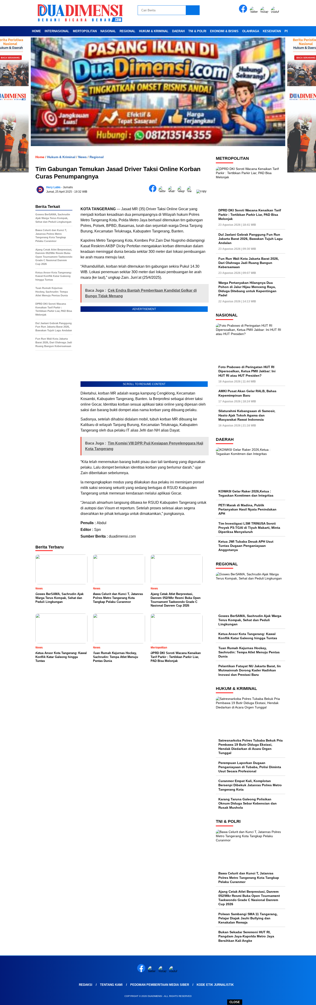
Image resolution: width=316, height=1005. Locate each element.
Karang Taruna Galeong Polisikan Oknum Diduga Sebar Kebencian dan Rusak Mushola (247, 803)
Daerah (178, 31)
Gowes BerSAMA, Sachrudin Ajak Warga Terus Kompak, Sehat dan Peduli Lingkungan (249, 620)
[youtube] (276, 11)
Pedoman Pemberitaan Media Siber (159, 984)
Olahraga (250, 31)
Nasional (108, 31)
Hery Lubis (53, 187)
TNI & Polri (197, 31)
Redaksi (85, 984)
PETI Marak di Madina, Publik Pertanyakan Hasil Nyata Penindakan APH (247, 509)
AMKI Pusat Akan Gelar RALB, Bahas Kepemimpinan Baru (247, 393)
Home (36, 31)
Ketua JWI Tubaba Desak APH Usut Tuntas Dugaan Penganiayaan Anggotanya (245, 546)
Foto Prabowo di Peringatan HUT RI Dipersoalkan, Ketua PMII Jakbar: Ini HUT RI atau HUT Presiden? (247, 371)
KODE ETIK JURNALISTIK (215, 984)
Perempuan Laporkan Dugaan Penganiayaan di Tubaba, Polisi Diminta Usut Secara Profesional (249, 767)
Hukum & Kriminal (153, 31)
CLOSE (234, 1002)
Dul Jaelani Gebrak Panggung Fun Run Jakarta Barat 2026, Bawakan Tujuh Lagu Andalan (250, 239)
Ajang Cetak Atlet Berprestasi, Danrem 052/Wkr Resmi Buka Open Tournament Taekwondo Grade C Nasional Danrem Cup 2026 (249, 898)
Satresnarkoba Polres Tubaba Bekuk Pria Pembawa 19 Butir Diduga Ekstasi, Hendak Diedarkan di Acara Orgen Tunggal (250, 747)
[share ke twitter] (163, 191)
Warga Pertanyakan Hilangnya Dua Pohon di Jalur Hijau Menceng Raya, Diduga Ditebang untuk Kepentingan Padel (247, 289)
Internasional (57, 31)
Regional (127, 31)
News (82, 157)
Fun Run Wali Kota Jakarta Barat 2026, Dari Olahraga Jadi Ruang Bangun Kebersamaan (248, 263)
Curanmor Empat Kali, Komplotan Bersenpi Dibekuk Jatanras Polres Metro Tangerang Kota (250, 785)
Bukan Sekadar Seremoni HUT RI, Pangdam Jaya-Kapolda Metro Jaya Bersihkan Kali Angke (246, 936)
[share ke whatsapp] (172, 191)
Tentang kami (111, 984)
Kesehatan (272, 31)
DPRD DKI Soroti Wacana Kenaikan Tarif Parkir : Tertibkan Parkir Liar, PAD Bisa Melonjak (249, 214)
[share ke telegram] (182, 191)
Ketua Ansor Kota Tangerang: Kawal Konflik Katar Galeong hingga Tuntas (247, 636)
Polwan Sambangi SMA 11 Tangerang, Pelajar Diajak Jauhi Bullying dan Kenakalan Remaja (248, 918)
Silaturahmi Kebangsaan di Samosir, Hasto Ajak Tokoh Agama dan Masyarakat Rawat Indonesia (246, 415)
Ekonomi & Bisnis (224, 31)
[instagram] (265, 11)
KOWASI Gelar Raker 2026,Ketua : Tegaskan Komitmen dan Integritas (245, 493)
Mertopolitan (85, 31)
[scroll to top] (303, 998)
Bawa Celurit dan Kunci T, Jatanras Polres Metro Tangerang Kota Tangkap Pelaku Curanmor (248, 877)
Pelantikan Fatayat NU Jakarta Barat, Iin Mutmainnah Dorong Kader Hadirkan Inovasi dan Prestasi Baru (249, 670)
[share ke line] (191, 191)
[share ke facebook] (153, 191)
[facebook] (244, 11)
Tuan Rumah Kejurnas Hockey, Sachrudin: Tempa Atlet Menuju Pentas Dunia (249, 652)
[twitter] (254, 11)
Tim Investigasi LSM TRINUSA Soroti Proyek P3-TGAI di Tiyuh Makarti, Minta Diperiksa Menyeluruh (249, 528)
